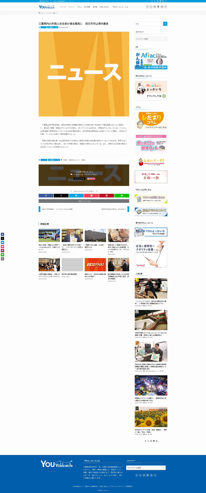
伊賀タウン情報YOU (91, 486)
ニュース (43, 27)
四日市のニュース (74, 160)
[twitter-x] (154, 1)
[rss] (163, 1)
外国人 (83, 160)
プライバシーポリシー (117, 486)
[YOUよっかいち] (46, 6)
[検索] (166, 1)
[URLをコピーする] (2, 258)
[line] (160, 1)
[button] (46, 195)
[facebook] (152, 1)
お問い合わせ (104, 486)
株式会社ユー (78, 486)
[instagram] (157, 1)
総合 (49, 27)
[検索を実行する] (165, 24)
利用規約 (129, 486)
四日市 (65, 160)
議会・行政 (55, 27)
